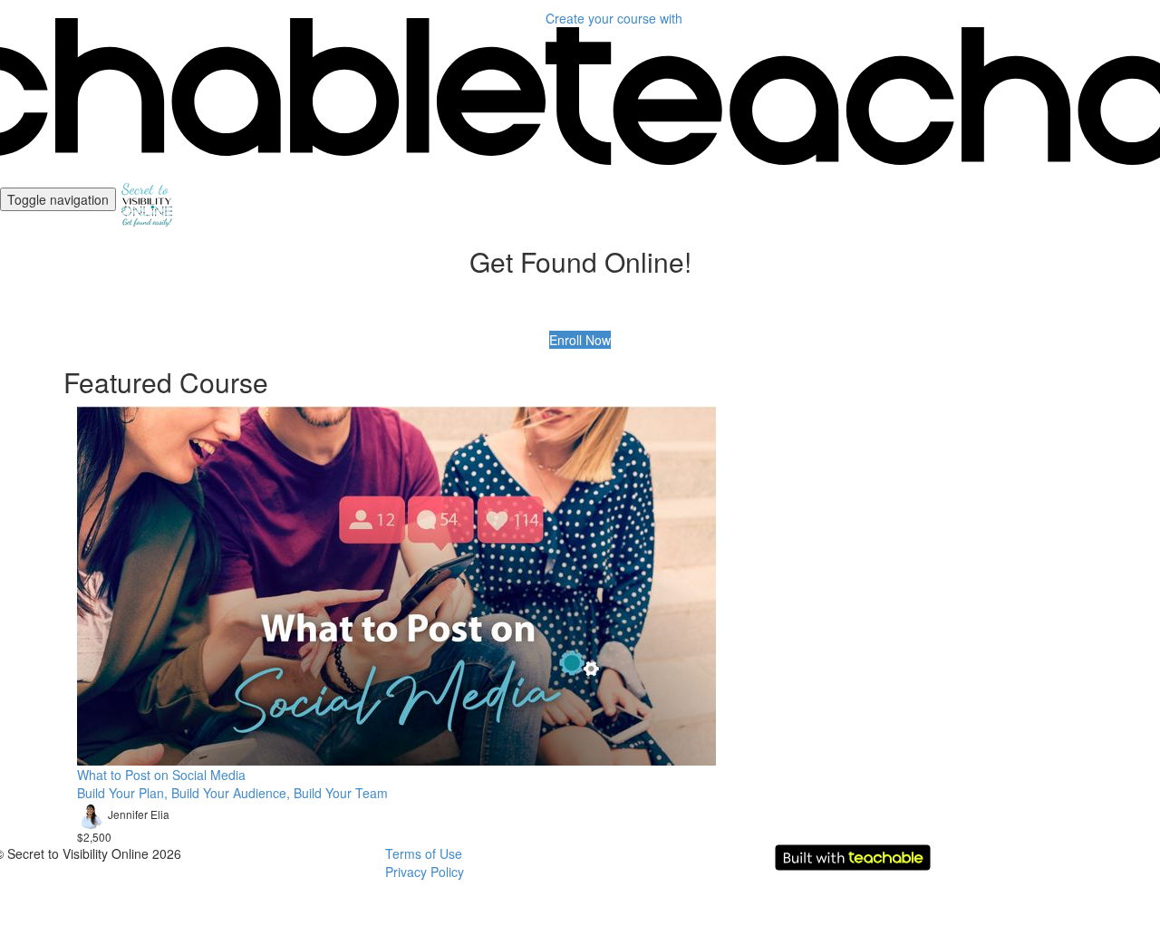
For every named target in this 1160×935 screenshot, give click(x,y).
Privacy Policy (424, 872)
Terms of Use (423, 853)
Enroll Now (580, 340)
